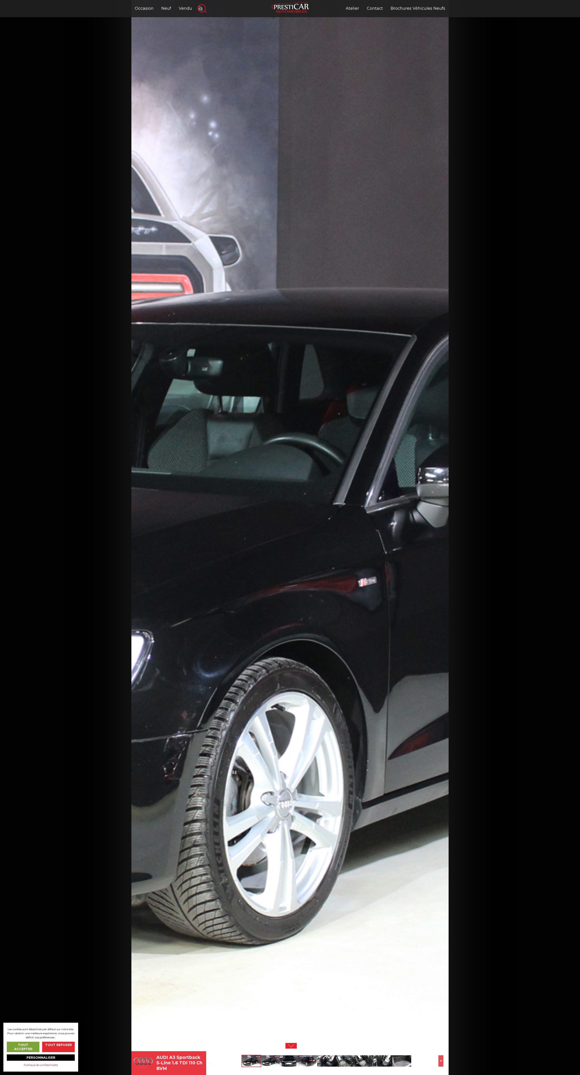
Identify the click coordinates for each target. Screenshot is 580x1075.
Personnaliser (41, 1058)
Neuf (166, 8)
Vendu (185, 8)
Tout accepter (23, 1047)
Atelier (352, 8)
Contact (375, 8)
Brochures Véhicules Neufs (418, 8)
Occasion (144, 8)
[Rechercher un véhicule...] (202, 8)
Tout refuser (58, 1045)
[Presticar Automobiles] (290, 7)
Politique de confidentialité (41, 1065)
